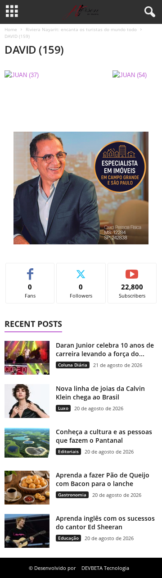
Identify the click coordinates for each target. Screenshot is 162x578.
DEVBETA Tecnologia (105, 567)
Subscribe (132, 269)
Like (30, 269)
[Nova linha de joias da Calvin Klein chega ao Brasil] (27, 401)
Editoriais (68, 451)
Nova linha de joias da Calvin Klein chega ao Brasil (100, 392)
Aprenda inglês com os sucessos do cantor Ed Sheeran (105, 522)
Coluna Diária (72, 365)
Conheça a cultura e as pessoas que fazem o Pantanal (104, 436)
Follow (81, 269)
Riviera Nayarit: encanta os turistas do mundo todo (81, 29)
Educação (68, 538)
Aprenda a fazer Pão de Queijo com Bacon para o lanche (102, 479)
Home (10, 29)
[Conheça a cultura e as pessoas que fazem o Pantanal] (27, 442)
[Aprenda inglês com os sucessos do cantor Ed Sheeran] (27, 531)
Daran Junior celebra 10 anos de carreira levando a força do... (105, 349)
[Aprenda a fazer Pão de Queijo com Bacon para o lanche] (27, 488)
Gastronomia (72, 494)
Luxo (63, 408)
